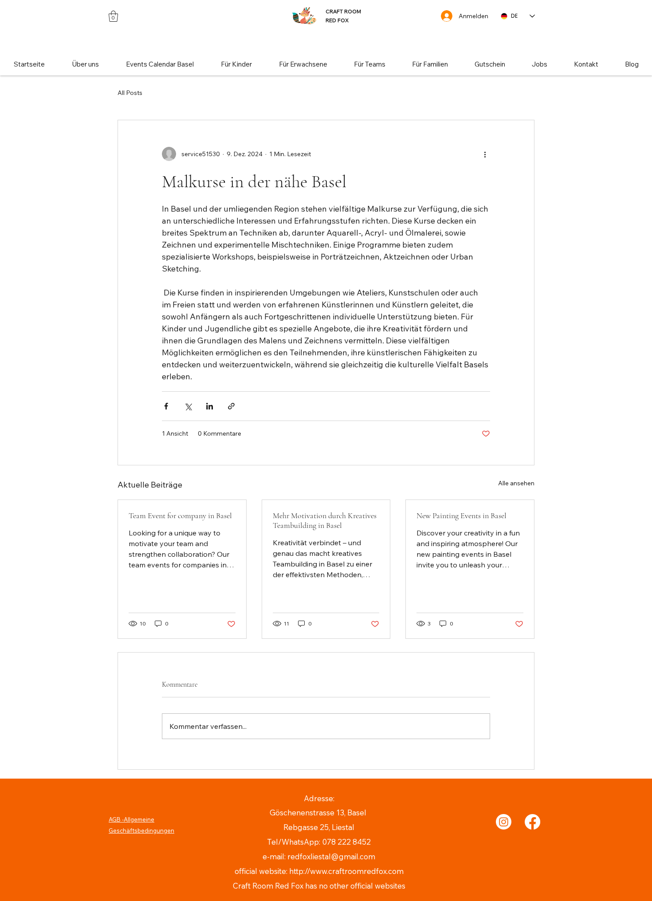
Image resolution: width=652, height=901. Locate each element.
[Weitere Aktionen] (484, 154)
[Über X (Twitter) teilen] (188, 406)
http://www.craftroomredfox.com (346, 871)
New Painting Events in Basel (461, 515)
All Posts (130, 93)
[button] (113, 16)
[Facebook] (532, 822)
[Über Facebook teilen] (166, 406)
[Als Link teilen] (231, 406)
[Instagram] (503, 822)
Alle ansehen (516, 483)
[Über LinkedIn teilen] (209, 406)
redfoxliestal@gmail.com (331, 856)
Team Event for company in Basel (180, 515)
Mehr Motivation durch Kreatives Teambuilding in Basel (325, 520)
